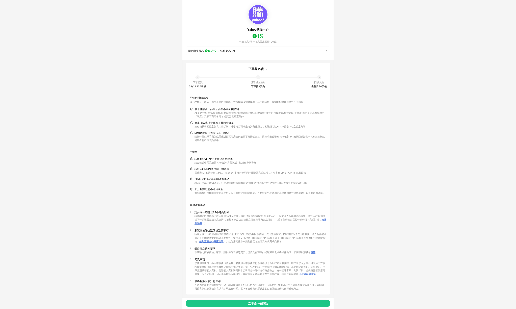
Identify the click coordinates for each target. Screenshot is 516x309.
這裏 (313, 252)
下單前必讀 (256, 69)
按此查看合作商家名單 (211, 241)
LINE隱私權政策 (307, 274)
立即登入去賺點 (258, 303)
